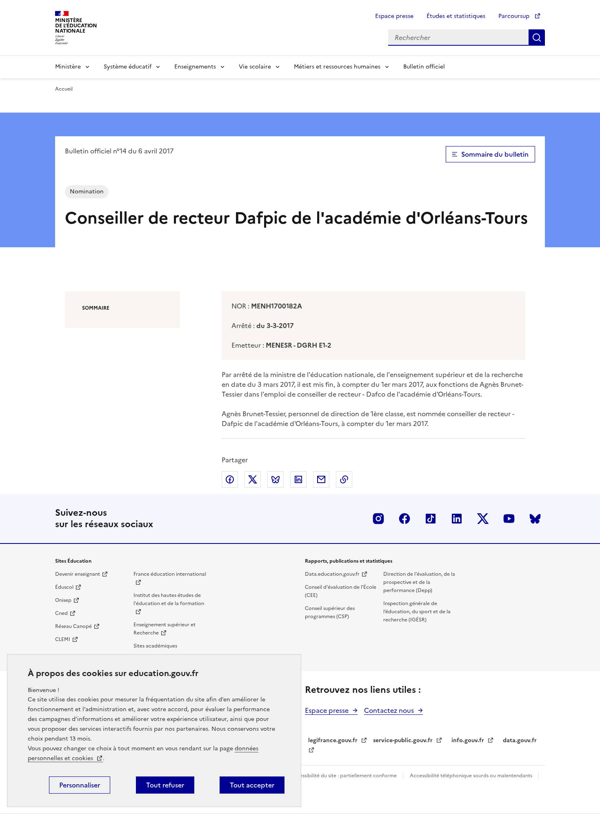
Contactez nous (389, 710)
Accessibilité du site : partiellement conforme (344, 775)
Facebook (404, 518)
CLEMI (62, 639)
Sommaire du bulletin (495, 154)
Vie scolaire (255, 66)
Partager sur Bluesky (275, 479)
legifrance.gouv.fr (333, 740)
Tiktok (430, 518)
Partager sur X (252, 479)
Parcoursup (514, 16)
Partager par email (321, 479)
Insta (378, 518)
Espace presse (394, 16)
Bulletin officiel (424, 66)
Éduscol (64, 587)
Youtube (509, 518)
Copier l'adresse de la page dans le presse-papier (344, 479)
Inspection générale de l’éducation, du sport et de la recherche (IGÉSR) (417, 611)
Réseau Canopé (73, 626)
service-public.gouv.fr (403, 740)
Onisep (63, 600)
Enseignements (195, 66)
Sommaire (95, 308)
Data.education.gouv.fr (332, 574)
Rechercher (537, 37)
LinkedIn (457, 518)
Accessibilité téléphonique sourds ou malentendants (471, 775)
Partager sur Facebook (230, 479)
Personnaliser (79, 785)
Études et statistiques (456, 16)
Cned (61, 613)
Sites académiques (155, 646)
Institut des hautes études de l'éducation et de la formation (168, 599)
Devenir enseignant (77, 574)
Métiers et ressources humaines (337, 66)
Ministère (68, 66)
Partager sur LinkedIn (298, 479)
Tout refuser (165, 785)
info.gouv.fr (467, 740)
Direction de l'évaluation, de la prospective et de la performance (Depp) (419, 582)
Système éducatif (127, 66)
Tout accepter (252, 785)
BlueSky (535, 518)
